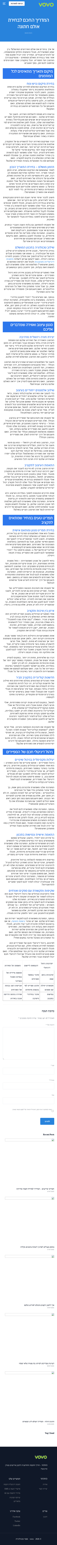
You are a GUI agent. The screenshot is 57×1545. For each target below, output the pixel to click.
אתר (53, 1095)
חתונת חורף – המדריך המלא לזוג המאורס (38, 1422)
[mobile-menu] (4, 3)
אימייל (51, 1080)
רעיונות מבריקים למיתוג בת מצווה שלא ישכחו (36, 1363)
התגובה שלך (50, 1025)
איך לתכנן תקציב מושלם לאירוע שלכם (39, 1305)
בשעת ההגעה (18, 921)
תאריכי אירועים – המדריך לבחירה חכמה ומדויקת (35, 1189)
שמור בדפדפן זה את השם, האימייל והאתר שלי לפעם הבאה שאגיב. (32, 1109)
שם (52, 1065)
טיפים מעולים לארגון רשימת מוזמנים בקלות (37, 1247)
